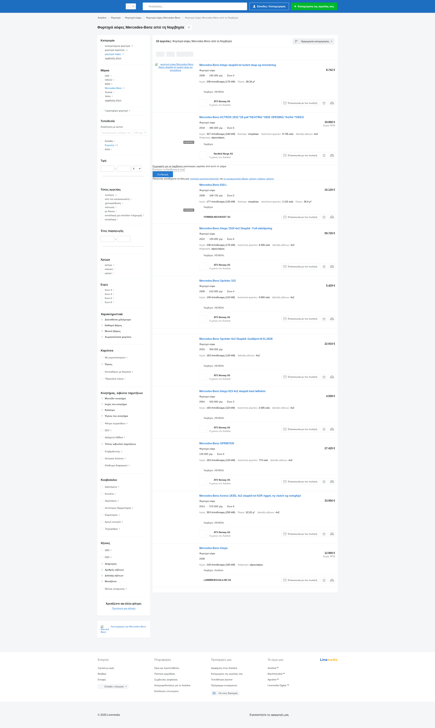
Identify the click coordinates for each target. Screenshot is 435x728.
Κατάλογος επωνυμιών (166, 691)
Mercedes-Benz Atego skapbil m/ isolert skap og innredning (237, 65)
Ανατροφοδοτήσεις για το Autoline (172, 685)
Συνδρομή (162, 174)
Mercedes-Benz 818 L (213, 184)
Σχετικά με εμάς (106, 668)
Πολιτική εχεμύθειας (164, 673)
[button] (324, 103)
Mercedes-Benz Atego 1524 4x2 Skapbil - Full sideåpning (235, 228)
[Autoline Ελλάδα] (109, 6)
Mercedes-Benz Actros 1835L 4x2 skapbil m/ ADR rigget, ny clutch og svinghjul (250, 495)
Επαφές (102, 679)
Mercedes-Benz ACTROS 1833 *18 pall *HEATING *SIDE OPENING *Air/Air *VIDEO (251, 117)
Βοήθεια (102, 673)
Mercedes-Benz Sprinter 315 (217, 280)
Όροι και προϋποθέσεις (166, 668)
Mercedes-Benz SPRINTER (216, 443)
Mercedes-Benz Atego (213, 548)
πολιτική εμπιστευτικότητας (204, 178)
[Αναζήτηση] (146, 6)
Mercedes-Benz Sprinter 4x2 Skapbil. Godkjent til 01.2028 (236, 338)
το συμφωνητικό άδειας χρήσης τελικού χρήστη (248, 178)
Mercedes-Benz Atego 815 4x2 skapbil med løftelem (232, 391)
